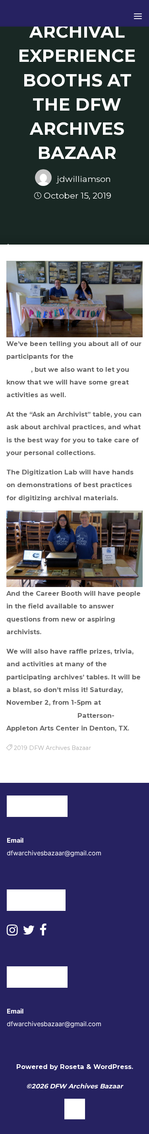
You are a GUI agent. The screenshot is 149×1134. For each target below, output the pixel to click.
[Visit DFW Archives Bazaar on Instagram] (12, 932)
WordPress (112, 1067)
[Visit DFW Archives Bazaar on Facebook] (43, 932)
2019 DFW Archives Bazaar (52, 747)
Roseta (71, 1067)
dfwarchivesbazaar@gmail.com (54, 853)
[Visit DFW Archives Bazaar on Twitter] (29, 932)
